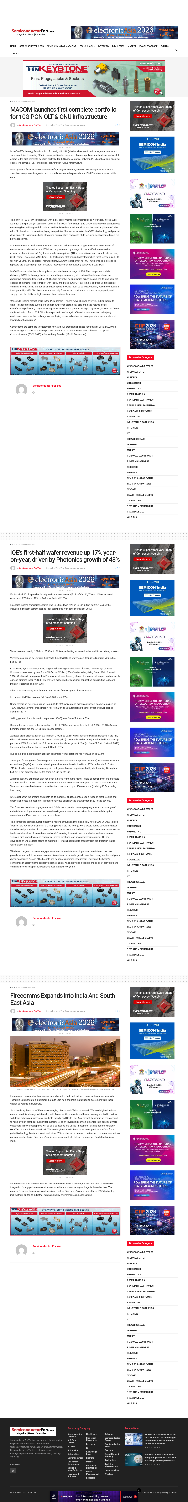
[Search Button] (177, 50)
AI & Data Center (136, 372)
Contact (174, 1492)
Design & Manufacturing (141, 405)
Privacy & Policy (161, 1492)
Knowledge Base (148, 46)
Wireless (132, 517)
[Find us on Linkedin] (13, 1470)
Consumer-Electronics (140, 400)
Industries (118, 46)
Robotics (132, 472)
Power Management (138, 461)
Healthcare (133, 416)
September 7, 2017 (54, 125)
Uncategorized (135, 512)
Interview (103, 46)
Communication (136, 394)
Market (132, 46)
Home (13, 46)
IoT (129, 433)
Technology (86, 46)
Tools (13, 53)
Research (132, 467)
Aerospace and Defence (140, 366)
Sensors (131, 489)
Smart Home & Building (140, 495)
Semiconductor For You (30, 125)
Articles (132, 377)
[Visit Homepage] (33, 32)
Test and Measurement (140, 506)
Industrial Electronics (140, 422)
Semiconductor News (32, 46)
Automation (134, 383)
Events (165, 46)
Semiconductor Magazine (61, 46)
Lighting (132, 444)
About (138, 1492)
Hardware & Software (139, 411)
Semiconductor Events (140, 478)
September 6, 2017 (54, 1011)
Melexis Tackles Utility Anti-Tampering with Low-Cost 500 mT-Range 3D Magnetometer (160, 1457)
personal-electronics (140, 456)
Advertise (148, 1492)
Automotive (134, 389)
